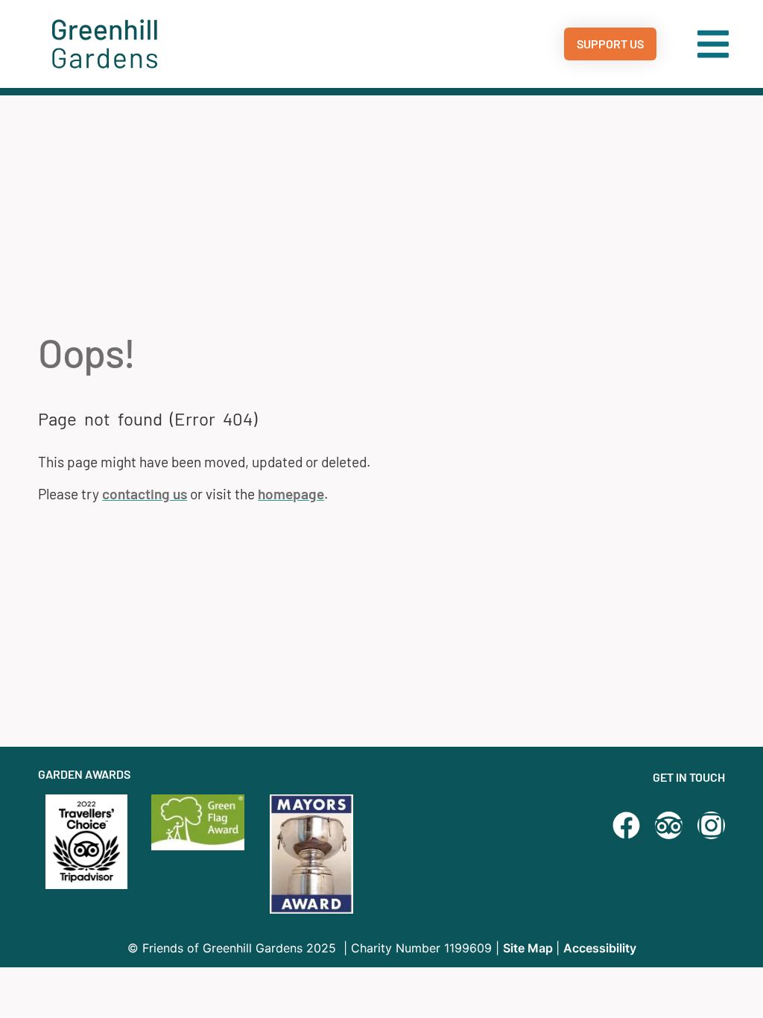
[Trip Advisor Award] (669, 825)
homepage (291, 493)
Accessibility (599, 947)
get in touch (689, 777)
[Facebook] (626, 825)
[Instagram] (711, 825)
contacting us (144, 493)
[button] (713, 44)
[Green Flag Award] (203, 822)
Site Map (529, 947)
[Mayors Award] (322, 854)
